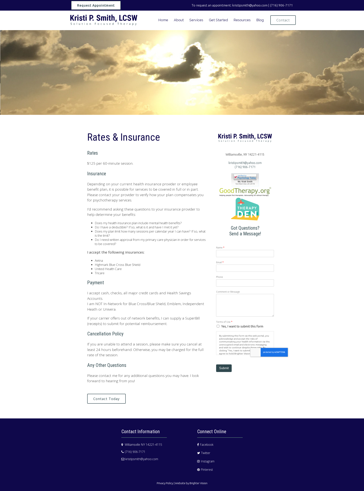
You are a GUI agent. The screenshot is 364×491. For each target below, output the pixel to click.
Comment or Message (228, 291)
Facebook (206, 444)
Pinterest (207, 470)
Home (163, 20)
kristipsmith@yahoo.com (245, 162)
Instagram (207, 461)
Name (220, 247)
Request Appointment (96, 5)
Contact (283, 20)
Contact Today (106, 398)
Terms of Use (224, 321)
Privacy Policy (165, 483)
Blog (260, 20)
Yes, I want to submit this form (242, 326)
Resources (242, 20)
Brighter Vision (198, 483)
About (179, 20)
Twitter (205, 453)
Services (196, 20)
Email (220, 262)
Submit (224, 368)
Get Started (218, 20)
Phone (219, 277)
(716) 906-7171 (245, 167)
